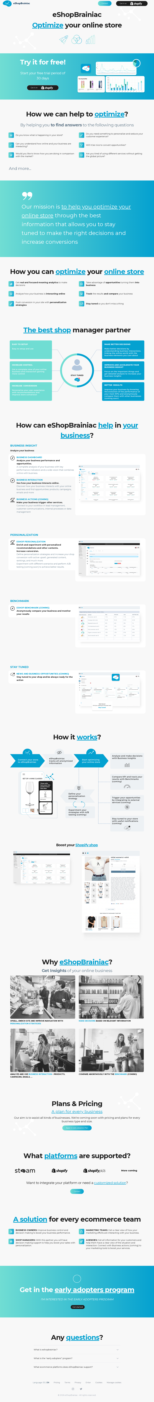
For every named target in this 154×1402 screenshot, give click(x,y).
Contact (105, 3)
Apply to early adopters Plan (77, 1128)
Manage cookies (114, 1382)
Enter (88, 1382)
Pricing (57, 1382)
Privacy (78, 1382)
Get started (77, 1307)
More (129, 1170)
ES (44, 1382)
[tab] (42, 465)
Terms (67, 1382)
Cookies (98, 1382)
